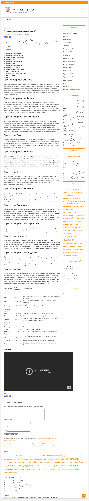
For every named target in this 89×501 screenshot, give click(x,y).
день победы (77, 192)
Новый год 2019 (68, 58)
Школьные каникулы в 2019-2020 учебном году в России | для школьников (73, 119)
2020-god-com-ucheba (70, 33)
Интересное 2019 (68, 49)
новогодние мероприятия (67, 459)
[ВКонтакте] (5, 37)
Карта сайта (66, 294)
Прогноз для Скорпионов (12, 67)
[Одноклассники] (7, 37)
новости (68, 218)
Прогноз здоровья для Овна (12, 53)
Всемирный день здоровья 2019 (13, 487)
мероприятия (70, 204)
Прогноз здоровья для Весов (13, 65)
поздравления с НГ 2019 (38, 466)
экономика (68, 255)
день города (68, 192)
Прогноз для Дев (9, 63)
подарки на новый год (72, 224)
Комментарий (8, 419)
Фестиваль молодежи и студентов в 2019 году (17, 485)
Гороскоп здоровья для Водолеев (15, 73)
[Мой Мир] (10, 37)
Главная (8, 19)
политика (69, 233)
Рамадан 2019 (77, 174)
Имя (5, 423)
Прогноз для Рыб (10, 75)
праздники (69, 239)
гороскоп (27, 34)
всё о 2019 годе (69, 189)
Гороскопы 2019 (8, 28)
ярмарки (75, 255)
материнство (81, 201)
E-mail (6, 427)
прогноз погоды (23, 469)
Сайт (5, 430)
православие (70, 236)
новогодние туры (70, 215)
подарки (79, 221)
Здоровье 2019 (67, 45)
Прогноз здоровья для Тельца (13, 55)
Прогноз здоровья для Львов (13, 61)
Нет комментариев (17, 34)
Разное (65, 83)
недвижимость (69, 206)
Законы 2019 (67, 42)
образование (77, 218)
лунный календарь (70, 201)
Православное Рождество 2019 (13, 481)
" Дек (65, 283)
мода (77, 204)
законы (67, 195)
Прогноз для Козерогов (11, 71)
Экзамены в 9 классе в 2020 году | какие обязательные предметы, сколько (73, 103)
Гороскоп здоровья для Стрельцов (15, 69)
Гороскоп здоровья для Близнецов (14, 57)
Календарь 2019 (68, 52)
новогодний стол (24, 462)
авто (64, 189)
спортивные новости (67, 249)
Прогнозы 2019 (67, 80)
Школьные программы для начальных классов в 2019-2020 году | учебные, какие (73, 113)
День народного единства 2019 (13, 489)
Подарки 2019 (67, 70)
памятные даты (66, 221)
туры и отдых (61, 469)
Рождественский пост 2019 (12, 483)
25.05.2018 (7, 34)
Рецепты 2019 (67, 86)
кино (80, 198)
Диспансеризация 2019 (11, 491)
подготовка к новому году (16, 465)
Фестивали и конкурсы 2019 (71, 89)
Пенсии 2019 (67, 67)
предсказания (69, 243)
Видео (6, 77)
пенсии (73, 221)
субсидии (75, 249)
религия (78, 246)
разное (73, 246)
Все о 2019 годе (22, 10)
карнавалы (76, 198)
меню (64, 203)
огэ (83, 218)
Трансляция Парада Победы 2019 (73, 178)
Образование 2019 (69, 61)
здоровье (75, 195)
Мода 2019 (66, 55)
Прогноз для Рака (9, 59)
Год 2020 (66, 36)
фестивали (77, 252)
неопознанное (79, 206)
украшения (71, 252)
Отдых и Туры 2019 (69, 64)
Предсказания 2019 (69, 77)
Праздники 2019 (68, 74)
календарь (67, 198)
